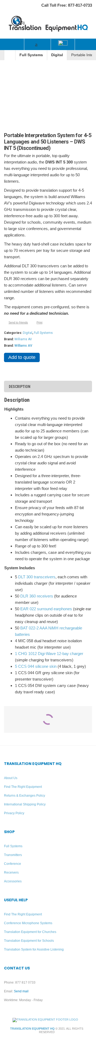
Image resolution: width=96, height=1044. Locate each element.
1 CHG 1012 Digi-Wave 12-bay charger (49, 653)
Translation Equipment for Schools (29, 941)
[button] (12, 44)
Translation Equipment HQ (32, 1028)
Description (19, 386)
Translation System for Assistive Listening (34, 949)
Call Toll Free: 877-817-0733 (66, 5)
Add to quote (21, 357)
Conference (12, 864)
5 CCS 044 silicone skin (36, 666)
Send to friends (18, 322)
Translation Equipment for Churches (30, 932)
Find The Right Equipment (23, 787)
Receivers (11, 872)
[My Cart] (84, 44)
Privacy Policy (14, 813)
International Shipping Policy (25, 804)
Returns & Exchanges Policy (24, 795)
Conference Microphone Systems (28, 923)
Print (39, 322)
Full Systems (31, 55)
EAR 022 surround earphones (46, 609)
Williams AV (23, 339)
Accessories (13, 881)
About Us (10, 778)
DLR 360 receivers (36, 596)
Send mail (21, 991)
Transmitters (13, 855)
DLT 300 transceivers (36, 577)
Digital (57, 55)
